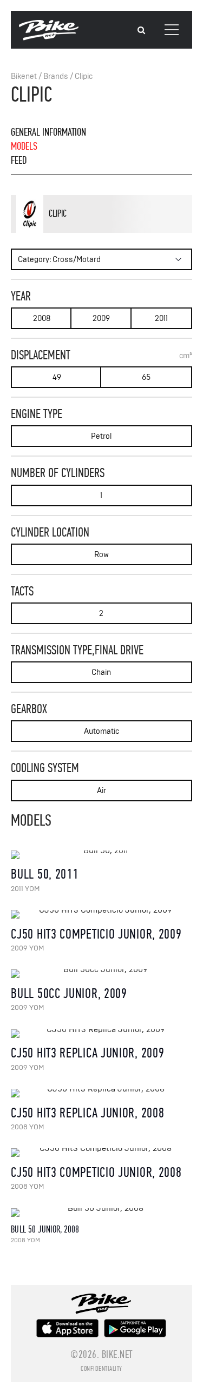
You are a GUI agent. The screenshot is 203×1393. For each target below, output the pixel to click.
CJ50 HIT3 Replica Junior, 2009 (87, 1052)
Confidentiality (101, 1368)
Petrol (101, 436)
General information (48, 132)
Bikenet (24, 76)
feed (19, 160)
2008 (42, 318)
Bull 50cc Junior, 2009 (69, 993)
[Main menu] (172, 29)
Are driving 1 (78, 231)
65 (146, 377)
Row (101, 554)
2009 (101, 318)
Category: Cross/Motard (59, 259)
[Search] (141, 30)
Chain (101, 672)
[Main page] (48, 38)
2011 (161, 318)
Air (101, 790)
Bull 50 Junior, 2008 (45, 1229)
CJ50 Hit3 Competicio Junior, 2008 (96, 1172)
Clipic (84, 76)
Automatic (101, 731)
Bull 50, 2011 (44, 874)
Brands (55, 76)
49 (57, 377)
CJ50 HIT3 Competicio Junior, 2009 (96, 934)
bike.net (117, 1354)
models (24, 146)
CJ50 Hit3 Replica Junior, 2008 (87, 1112)
